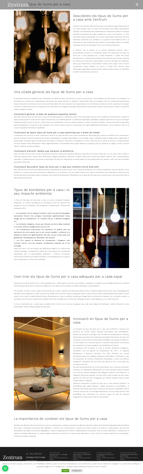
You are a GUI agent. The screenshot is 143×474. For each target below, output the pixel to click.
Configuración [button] (76, 470)
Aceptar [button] (65, 470)
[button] (5, 468)
